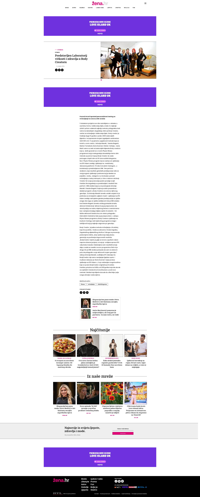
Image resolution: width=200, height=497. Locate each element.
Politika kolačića (115, 493)
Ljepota (109, 7)
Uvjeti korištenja (126, 493)
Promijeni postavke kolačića (139, 493)
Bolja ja (126, 7)
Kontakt (96, 493)
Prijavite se (122, 433)
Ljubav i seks (100, 7)
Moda (67, 7)
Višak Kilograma (102, 284)
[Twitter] (62, 71)
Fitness (60, 50)
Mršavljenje (91, 284)
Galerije (81, 7)
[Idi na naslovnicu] (100, 4)
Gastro (90, 7)
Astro (74, 7)
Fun (134, 7)
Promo (94, 481)
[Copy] (56, 71)
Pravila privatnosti (105, 493)
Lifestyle (118, 7)
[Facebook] (59, 71)
